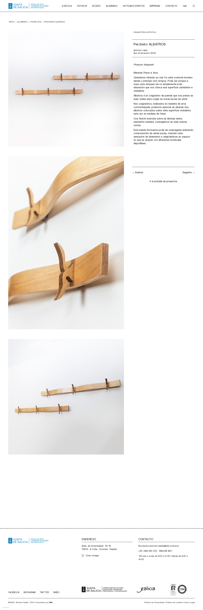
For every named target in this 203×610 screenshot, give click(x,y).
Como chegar (92, 555)
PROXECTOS (35, 22)
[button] (67, 6)
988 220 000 (150, 551)
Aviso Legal (190, 602)
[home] (28, 6)
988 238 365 (165, 551)
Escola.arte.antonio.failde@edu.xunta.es (158, 546)
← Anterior (137, 172)
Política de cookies (174, 602)
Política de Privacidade (154, 602)
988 (50, 602)
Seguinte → (188, 172)
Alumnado (22, 22)
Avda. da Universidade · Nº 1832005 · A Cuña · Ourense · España (99, 547)
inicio (11, 22)
